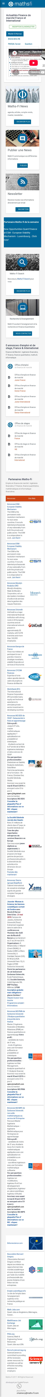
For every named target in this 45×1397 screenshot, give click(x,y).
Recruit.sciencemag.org (16, 1350)
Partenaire (9, 222)
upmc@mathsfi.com (15, 1084)
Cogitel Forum (22, 1382)
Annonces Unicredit (15, 610)
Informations (12, 1006)
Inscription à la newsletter (23, 27)
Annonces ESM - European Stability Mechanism (14, 506)
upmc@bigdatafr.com (16, 794)
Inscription (23, 209)
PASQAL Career (14, 44)
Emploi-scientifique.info (16, 1291)
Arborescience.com (15, 1243)
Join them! (16, 538)
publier (23, 165)
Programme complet (15, 1003)
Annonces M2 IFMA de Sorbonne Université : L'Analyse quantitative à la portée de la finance (16, 1016)
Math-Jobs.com (13, 1310)
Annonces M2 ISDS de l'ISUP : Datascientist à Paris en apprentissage (16, 718)
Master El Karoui (15, 34)
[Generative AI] (14, 39)
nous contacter (23, 333)
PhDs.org (10, 1334)
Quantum (28, 44)
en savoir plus (23, 122)
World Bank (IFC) (13, 689)
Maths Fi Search (23, 279)
